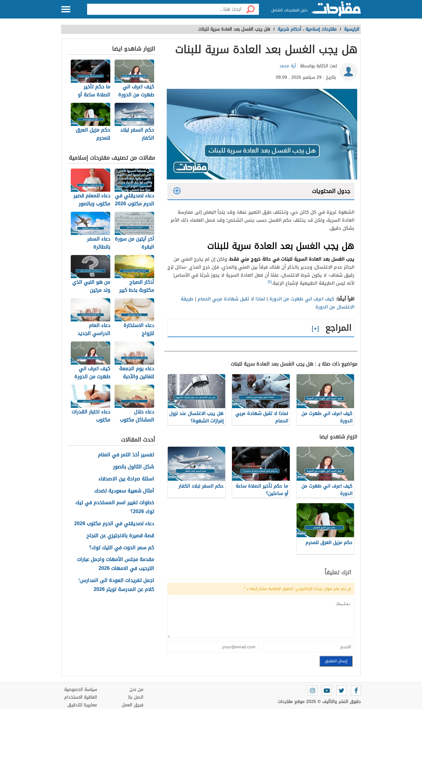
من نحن (136, 689)
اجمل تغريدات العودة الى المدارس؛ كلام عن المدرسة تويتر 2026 (116, 585)
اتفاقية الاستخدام (80, 697)
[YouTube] (327, 691)
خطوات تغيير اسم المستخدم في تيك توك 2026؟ (114, 507)
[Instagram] (312, 691)
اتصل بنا (135, 697)
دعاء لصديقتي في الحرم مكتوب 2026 (114, 523)
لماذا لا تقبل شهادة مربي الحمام (231, 299)
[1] (270, 281)
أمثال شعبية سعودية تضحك (124, 491)
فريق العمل (132, 705)
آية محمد (287, 66)
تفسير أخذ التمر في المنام (126, 454)
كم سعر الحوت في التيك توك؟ (121, 547)
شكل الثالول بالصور (133, 466)
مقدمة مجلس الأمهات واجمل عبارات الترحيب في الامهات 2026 (115, 564)
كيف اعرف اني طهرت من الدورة (301, 299)
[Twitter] (341, 691)
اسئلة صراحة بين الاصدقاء (126, 479)
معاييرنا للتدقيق (82, 705)
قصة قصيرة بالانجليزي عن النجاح (120, 535)
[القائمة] (65, 9)
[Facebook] (356, 691)
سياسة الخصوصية (80, 689)
